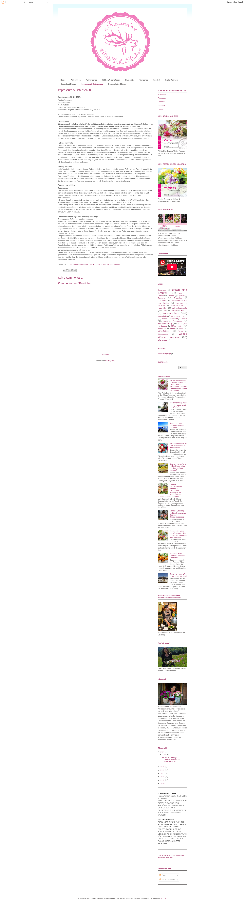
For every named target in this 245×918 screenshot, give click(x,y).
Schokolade (177, 321)
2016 (162, 777)
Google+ (161, 109)
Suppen (164, 326)
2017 (162, 773)
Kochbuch (174, 310)
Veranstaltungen (164, 331)
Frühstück (178, 298)
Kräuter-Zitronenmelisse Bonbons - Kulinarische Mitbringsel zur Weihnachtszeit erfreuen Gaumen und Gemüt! (170, 490)
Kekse (165, 310)
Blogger (163, 898)
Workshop (162, 340)
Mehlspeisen (175, 316)
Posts (163, 875)
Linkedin (161, 102)
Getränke (180, 303)
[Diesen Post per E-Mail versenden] (64, 270)
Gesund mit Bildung (68, 84)
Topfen (172, 329)
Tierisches (143, 80)
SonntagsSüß (182, 324)
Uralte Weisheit (171, 80)
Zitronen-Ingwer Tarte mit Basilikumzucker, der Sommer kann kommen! (178, 467)
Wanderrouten (163, 334)
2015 (162, 780)
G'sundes (162, 300)
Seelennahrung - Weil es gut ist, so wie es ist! (178, 575)
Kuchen (184, 311)
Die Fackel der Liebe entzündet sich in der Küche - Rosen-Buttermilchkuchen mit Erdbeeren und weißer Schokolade (178, 386)
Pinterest (161, 106)
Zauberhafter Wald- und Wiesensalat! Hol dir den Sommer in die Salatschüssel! (178, 534)
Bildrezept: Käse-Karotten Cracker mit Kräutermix (177, 556)
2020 (162, 752)
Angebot (156, 80)
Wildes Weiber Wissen (111, 80)
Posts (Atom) (110, 361)
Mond (185, 316)
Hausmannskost (177, 305)
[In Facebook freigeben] (72, 270)
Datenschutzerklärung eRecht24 (81, 264)
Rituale (184, 319)
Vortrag (180, 331)
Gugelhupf (161, 305)
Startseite (105, 355)
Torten (180, 329)
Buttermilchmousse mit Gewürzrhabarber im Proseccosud (178, 446)
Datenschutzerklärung (117, 84)
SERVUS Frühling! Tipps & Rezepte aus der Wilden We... (171, 760)
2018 (162, 770)
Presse (164, 319)
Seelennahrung (165, 323)
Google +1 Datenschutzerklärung (107, 264)
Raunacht (174, 319)
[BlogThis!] (67, 270)
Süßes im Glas (177, 326)
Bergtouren (162, 290)
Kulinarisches (91, 80)
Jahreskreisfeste (179, 308)
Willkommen (76, 80)
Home (63, 80)
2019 (162, 767)
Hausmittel (129, 80)
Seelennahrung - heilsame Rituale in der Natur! (177, 425)
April (164, 755)
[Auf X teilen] (69, 270)
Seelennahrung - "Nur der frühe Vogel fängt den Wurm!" (178, 405)
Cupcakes (181, 296)
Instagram (162, 94)
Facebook (162, 98)
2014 (162, 783)
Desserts (161, 298)
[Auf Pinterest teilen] (75, 270)
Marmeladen (163, 316)
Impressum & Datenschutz (92, 84)
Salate (165, 321)
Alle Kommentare (168, 880)
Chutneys (171, 296)
